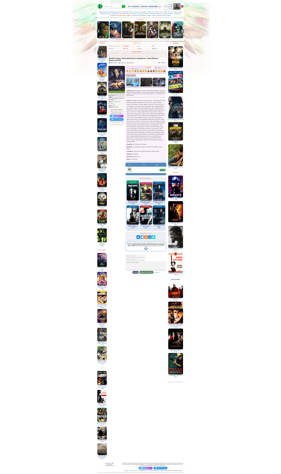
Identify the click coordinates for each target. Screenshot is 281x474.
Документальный (103, 12)
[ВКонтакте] (138, 237)
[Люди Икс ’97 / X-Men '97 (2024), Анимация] (115, 37)
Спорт (161, 12)
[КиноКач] (100, 6)
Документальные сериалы (115, 12)
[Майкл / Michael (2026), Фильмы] (177, 37)
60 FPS (111, 48)
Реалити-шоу (150, 12)
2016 (116, 95)
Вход (169, 8)
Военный (170, 13)
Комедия (149, 15)
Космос (136, 12)
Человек (154, 15)
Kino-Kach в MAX (117, 116)
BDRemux (155, 48)
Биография (125, 12)
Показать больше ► (137, 51)
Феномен (159, 13)
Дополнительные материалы (124, 15)
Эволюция (164, 13)
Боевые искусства (168, 12)
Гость (170, 4)
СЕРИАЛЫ (144, 6)
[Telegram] (142, 237)
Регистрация (168, 6)
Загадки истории (178, 12)
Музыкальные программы (139, 15)
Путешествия (152, 13)
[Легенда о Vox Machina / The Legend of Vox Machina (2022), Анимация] (153, 37)
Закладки (126, 470)
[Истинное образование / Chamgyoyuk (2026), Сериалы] (128, 37)
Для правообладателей (154, 470)
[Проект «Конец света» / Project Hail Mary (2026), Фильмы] (103, 37)
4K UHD (126, 48)
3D (153, 46)
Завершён (126, 46)
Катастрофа (122, 13)
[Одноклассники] (146, 237)
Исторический (115, 13)
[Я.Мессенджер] (153, 237)
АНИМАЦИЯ (153, 6)
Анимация (112, 15)
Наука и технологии (131, 13)
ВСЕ (129, 6)
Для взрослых (177, 13)
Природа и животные (142, 13)
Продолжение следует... (115, 46)
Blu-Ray (140, 48)
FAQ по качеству (133, 470)
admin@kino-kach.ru (143, 470)
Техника (157, 12)
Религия (169, 15)
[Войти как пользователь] (177, 6)
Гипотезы (131, 12)
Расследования (142, 12)
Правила (157, 272)
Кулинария (103, 13)
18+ (139, 46)
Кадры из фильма (131, 75)
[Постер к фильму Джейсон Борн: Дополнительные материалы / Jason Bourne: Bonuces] (116, 90)
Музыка (109, 13)
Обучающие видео (161, 15)
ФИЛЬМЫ (135, 6)
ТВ (160, 6)
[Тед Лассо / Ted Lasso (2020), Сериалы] (140, 37)
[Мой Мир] (149, 237)
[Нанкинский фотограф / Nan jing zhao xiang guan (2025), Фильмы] (165, 37)
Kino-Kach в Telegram (117, 119)
